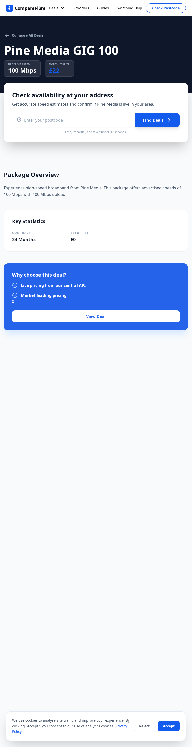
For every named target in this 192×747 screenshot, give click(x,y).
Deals (57, 8)
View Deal (96, 316)
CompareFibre (30, 8)
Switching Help (129, 8)
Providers (81, 8)
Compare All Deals (24, 35)
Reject (144, 726)
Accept (169, 726)
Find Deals (157, 120)
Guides (103, 8)
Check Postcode (166, 8)
